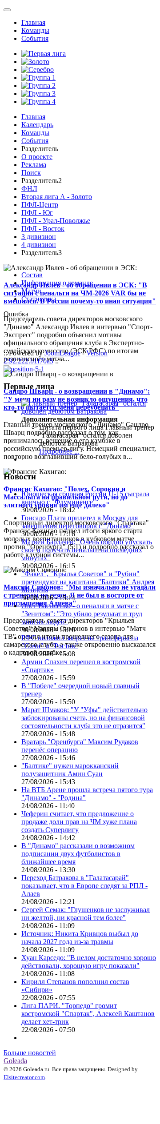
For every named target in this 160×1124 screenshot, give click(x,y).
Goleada (15, 1060)
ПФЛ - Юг (37, 212)
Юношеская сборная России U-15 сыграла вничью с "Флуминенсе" (85, 498)
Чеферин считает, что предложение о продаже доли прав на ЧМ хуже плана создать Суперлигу (79, 821)
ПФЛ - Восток (42, 228)
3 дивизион (38, 236)
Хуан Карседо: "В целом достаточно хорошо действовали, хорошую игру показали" (88, 961)
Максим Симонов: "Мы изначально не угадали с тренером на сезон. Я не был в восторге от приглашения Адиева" (80, 595)
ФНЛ (29, 188)
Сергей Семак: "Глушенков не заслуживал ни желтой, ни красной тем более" (85, 913)
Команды (35, 30)
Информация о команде (57, 283)
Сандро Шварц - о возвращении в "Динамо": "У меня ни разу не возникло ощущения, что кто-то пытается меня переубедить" (77, 399)
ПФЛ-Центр (39, 204)
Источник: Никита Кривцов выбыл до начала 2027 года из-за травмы (79, 937)
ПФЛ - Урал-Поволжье (55, 220)
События (34, 38)
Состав (32, 275)
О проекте (36, 156)
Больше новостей (30, 1052)
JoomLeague (62, 353)
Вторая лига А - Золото (56, 196)
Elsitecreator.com (24, 1077)
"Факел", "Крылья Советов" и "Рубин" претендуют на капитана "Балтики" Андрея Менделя (87, 582)
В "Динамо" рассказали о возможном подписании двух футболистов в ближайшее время (78, 853)
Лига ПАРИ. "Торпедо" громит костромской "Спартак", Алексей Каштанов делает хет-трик (88, 1013)
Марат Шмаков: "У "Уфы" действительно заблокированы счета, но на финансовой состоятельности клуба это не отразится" (84, 717)
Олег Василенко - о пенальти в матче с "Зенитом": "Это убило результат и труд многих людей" (81, 614)
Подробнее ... (59, 451)
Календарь (37, 124)
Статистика (38, 299)
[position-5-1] (24, 369)
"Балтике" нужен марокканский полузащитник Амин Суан (70, 769)
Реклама (33, 164)
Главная (33, 22)
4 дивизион (38, 244)
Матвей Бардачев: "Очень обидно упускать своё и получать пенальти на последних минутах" (86, 550)
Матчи (31, 291)
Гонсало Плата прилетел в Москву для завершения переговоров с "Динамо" (79, 522)
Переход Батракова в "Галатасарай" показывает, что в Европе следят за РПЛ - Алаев (84, 885)
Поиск (31, 172)
